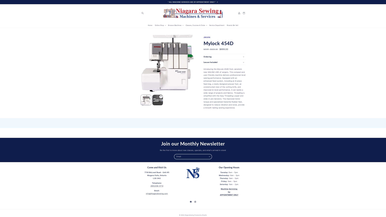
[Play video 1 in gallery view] (157, 100)
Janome (207, 37)
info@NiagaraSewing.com (157, 194)
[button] (142, 13)
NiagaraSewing (189, 215)
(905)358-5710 (156, 186)
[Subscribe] (209, 156)
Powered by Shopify (201, 215)
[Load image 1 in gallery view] (146, 100)
